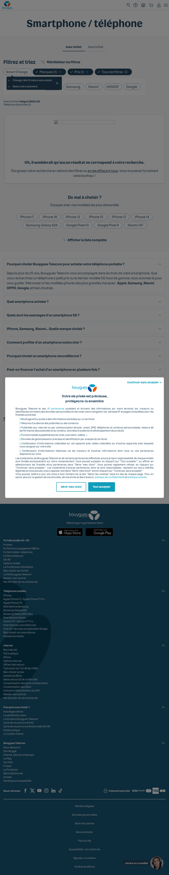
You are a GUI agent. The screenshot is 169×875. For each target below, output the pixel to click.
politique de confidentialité (109, 477)
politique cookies (137, 477)
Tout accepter (101, 487)
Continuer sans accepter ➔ (144, 382)
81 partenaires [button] (56, 408)
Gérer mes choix (71, 487)
